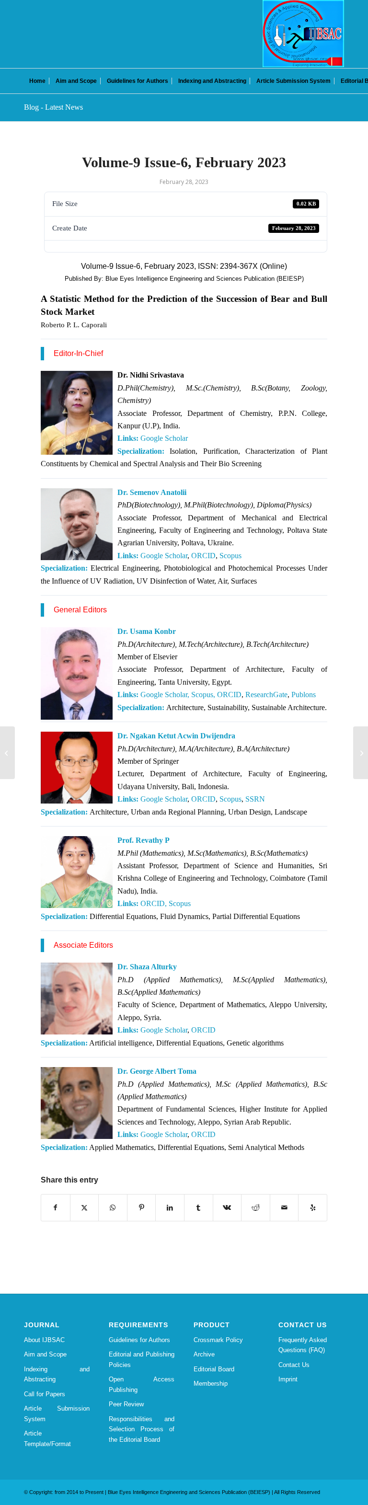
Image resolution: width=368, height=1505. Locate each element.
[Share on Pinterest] (141, 1208)
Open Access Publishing (141, 1384)
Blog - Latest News (53, 107)
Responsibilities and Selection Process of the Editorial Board (141, 1429)
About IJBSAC (44, 1340)
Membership (211, 1383)
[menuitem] (37, 81)
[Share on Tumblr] (198, 1208)
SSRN (255, 799)
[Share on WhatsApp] (113, 1208)
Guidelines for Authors (139, 1340)
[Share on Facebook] (55, 1208)
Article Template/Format (47, 1438)
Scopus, (203, 694)
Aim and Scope (45, 1354)
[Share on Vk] (227, 1208)
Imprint (288, 1379)
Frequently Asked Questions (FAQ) (302, 1345)
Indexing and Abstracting (57, 1374)
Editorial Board (214, 1369)
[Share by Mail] (284, 1208)
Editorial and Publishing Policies (141, 1359)
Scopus (230, 555)
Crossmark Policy (218, 1340)
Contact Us (294, 1364)
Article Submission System (57, 1413)
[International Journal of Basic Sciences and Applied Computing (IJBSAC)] (303, 33)
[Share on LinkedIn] (170, 1208)
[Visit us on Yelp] (313, 1208)
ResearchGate (266, 694)
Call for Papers (44, 1394)
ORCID (203, 555)
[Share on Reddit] (256, 1208)
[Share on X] (84, 1208)
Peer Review (126, 1404)
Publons (303, 694)
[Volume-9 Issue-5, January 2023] (7, 752)
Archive (204, 1354)
